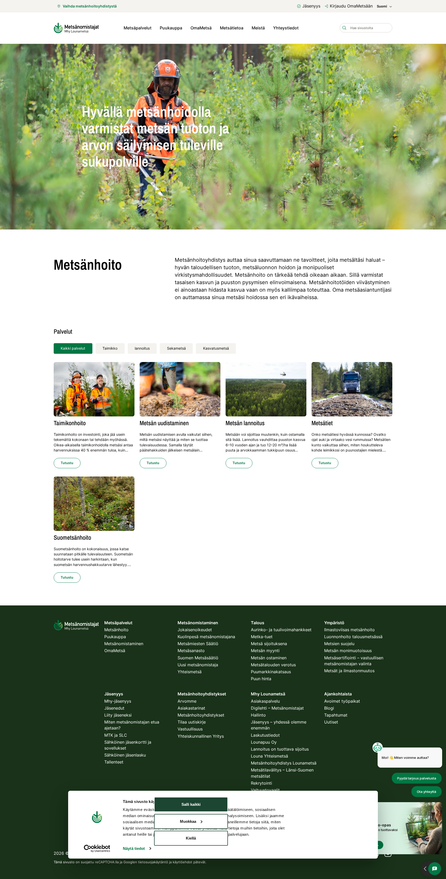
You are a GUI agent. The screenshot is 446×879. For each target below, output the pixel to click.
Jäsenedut (114, 708)
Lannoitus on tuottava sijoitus (280, 749)
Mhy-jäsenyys (117, 701)
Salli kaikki (191, 804)
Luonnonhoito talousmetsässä (353, 636)
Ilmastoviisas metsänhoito (349, 629)
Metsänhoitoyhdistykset (201, 715)
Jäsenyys (311, 6)
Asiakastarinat (191, 708)
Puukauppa (171, 27)
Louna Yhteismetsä (269, 756)
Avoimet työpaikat (342, 701)
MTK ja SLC (115, 735)
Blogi (329, 708)
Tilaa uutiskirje (192, 722)
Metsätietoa (231, 27)
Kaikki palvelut (73, 348)
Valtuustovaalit (265, 790)
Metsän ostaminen (268, 657)
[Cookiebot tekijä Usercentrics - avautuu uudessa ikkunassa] (97, 848)
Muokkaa (188, 821)
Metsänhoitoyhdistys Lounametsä (283, 763)
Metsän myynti (265, 650)
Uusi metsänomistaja (198, 664)
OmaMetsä (201, 27)
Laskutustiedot (265, 735)
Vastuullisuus (190, 729)
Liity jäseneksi (118, 715)
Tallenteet (113, 762)
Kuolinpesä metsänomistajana (206, 636)
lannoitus (142, 348)
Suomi (382, 6)
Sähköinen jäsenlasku (125, 755)
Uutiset (331, 722)
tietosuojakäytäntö (153, 862)
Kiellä (191, 838)
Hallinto (258, 715)
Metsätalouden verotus (273, 664)
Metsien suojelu (339, 643)
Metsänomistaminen (123, 643)
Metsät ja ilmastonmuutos (349, 670)
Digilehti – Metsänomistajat (277, 708)
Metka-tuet (262, 636)
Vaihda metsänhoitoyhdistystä (90, 6)
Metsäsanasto (191, 650)
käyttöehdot (182, 862)
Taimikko (109, 348)
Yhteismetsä (190, 671)
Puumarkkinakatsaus (271, 671)
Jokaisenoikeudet (195, 629)
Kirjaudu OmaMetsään (351, 6)
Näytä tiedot (134, 848)
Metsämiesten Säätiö (198, 643)
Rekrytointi (261, 783)
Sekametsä (176, 348)
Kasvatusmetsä (216, 348)
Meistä (258, 27)
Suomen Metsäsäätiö (198, 657)
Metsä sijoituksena (269, 643)
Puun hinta (261, 678)
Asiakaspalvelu (265, 701)
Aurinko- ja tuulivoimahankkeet (281, 629)
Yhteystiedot (286, 27)
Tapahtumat (335, 715)
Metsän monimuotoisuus (348, 650)
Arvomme (187, 701)
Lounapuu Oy (264, 742)
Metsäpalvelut (138, 27)
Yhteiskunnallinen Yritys (201, 736)
